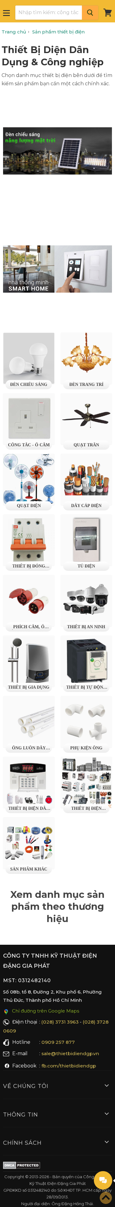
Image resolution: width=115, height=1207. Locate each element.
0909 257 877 (58, 1042)
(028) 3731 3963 (60, 1022)
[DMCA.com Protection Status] (21, 1166)
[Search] (90, 13)
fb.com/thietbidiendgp (68, 1066)
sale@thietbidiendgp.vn (70, 1053)
